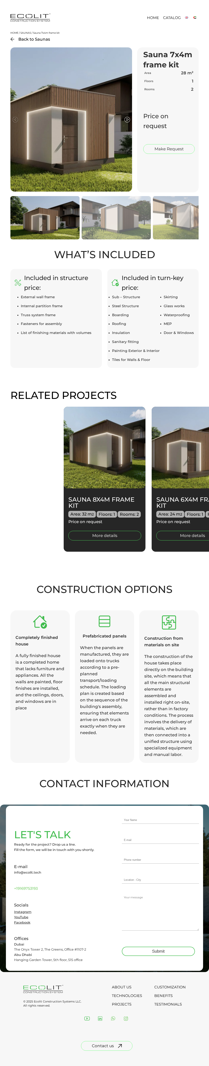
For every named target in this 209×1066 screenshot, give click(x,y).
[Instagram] (126, 1019)
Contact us (103, 1045)
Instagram (22, 912)
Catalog (172, 18)
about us (121, 987)
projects (121, 1004)
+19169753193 (26, 888)
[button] (127, 119)
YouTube (21, 917)
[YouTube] (87, 1019)
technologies (127, 995)
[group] (105, 479)
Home (153, 18)
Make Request (169, 148)
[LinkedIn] (100, 1018)
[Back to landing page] (30, 21)
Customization (170, 987)
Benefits (163, 995)
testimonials (168, 1004)
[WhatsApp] (113, 1019)
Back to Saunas (34, 39)
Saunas (25, 32)
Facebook (22, 922)
